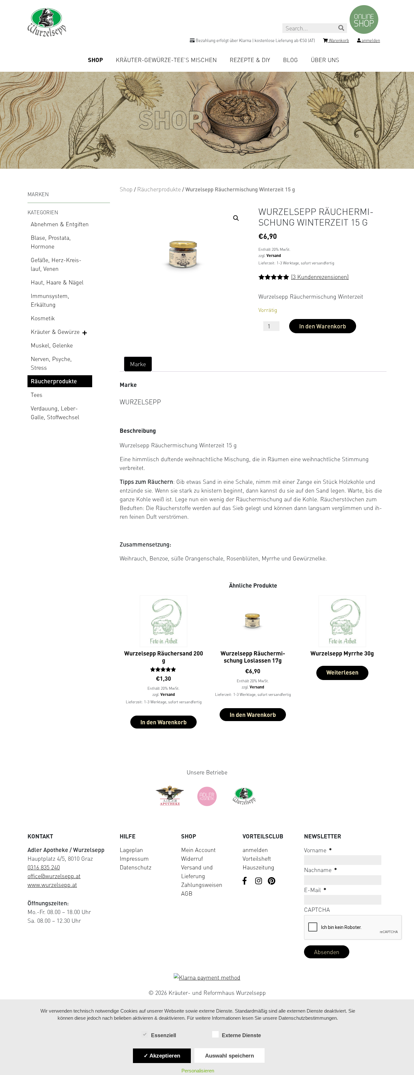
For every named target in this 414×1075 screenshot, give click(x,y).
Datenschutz (135, 867)
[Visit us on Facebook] (246, 881)
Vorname (318, 850)
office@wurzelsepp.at (54, 875)
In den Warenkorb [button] (163, 722)
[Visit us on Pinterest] (272, 881)
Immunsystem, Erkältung (50, 300)
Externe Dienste (241, 1035)
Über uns (325, 59)
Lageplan (131, 849)
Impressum (134, 858)
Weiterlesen (342, 672)
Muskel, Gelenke (52, 345)
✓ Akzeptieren (162, 1056)
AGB (186, 893)
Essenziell (163, 1035)
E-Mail (315, 889)
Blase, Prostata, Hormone (51, 242)
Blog (290, 59)
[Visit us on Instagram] (259, 881)
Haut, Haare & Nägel (57, 282)
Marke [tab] (138, 363)
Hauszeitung (258, 867)
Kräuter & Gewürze (55, 331)
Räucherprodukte (54, 381)
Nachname (320, 869)
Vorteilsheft (257, 858)
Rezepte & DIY (250, 59)
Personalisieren (197, 1070)
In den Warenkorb (322, 326)
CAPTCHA (317, 909)
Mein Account (198, 849)
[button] (236, 218)
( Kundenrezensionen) (320, 276)
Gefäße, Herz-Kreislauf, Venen (56, 264)
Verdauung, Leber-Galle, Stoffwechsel (55, 412)
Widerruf (192, 858)
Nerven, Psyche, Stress (51, 363)
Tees (36, 394)
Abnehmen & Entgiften (60, 224)
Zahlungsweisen (201, 884)
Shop (95, 59)
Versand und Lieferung (197, 871)
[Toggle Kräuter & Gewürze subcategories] (85, 332)
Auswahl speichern (229, 1056)
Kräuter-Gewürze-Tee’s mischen (166, 59)
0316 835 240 (43, 867)
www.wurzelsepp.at (52, 884)
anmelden (255, 849)
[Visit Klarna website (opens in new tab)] (207, 977)
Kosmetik (43, 318)
